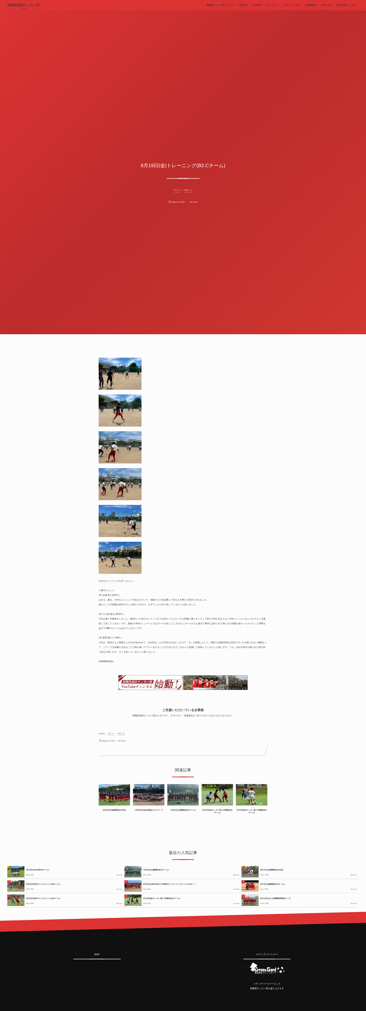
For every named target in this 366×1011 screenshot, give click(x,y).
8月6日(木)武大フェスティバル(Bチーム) (43, 884)
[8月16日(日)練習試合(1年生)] (114, 794)
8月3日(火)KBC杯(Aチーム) (37, 870)
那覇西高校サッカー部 (23, 5)
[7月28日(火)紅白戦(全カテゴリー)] (148, 794)
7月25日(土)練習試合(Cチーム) (183, 810)
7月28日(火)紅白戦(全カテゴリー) (149, 810)
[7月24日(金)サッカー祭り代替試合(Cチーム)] (217, 794)
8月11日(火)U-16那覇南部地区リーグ (275, 898)
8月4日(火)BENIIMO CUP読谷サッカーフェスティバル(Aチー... (169, 884)
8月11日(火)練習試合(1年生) (271, 870)
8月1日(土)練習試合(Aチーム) (272, 884)
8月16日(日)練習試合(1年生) (114, 810)
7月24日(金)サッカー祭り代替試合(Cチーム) (217, 811)
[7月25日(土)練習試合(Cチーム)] (183, 794)
